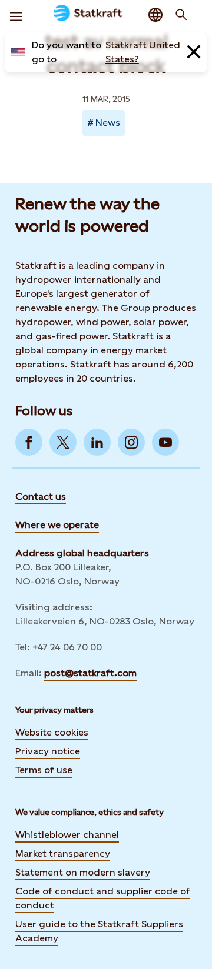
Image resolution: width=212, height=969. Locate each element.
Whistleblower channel (67, 834)
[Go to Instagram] (131, 442)
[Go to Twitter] (63, 442)
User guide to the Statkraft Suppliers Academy (99, 931)
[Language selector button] (155, 15)
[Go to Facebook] (28, 442)
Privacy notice (47, 751)
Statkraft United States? (142, 52)
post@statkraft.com (90, 673)
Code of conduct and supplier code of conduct (102, 898)
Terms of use (43, 770)
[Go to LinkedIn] (97, 442)
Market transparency (62, 853)
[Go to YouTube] (165, 442)
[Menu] (16, 14)
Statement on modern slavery (82, 872)
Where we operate (57, 524)
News (107, 122)
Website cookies (51, 732)
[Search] (181, 15)
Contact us (40, 496)
